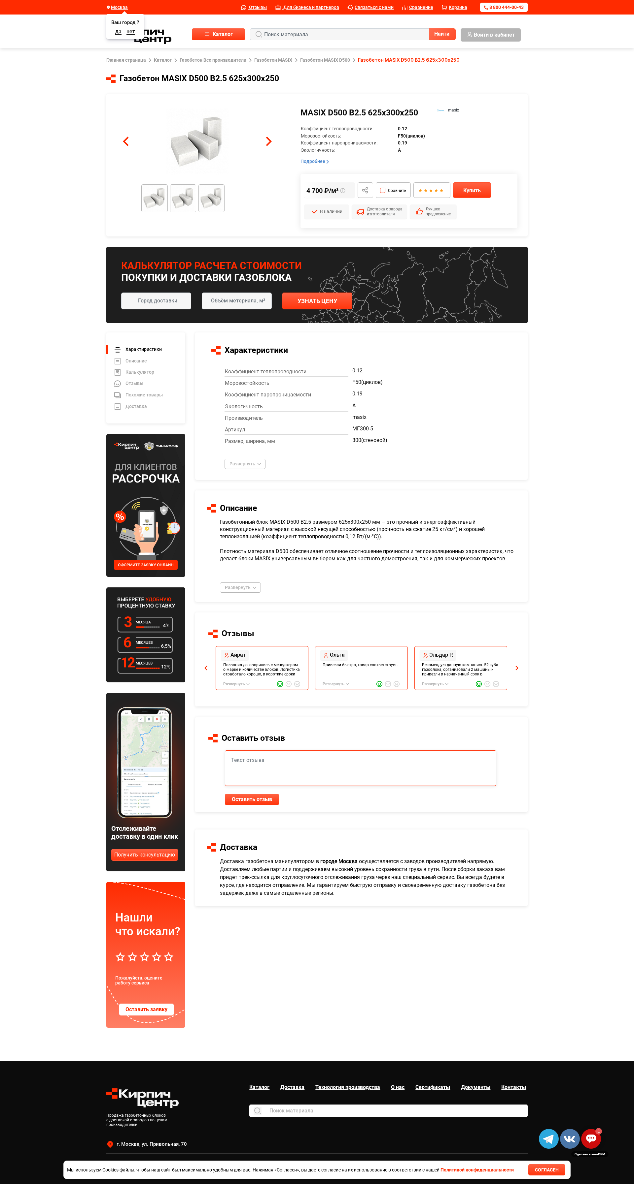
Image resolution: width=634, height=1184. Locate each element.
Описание (136, 360)
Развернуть (242, 463)
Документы (475, 1087)
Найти (441, 34)
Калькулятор (139, 372)
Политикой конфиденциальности (477, 1169)
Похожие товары (144, 394)
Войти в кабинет (494, 35)
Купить (472, 190)
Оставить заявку (146, 1009)
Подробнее (313, 161)
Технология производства (347, 1087)
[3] (430, 190)
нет (130, 32)
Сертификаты (432, 1087)
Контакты (513, 1087)
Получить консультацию (144, 855)
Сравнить (397, 190)
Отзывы (257, 7)
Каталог (259, 1087)
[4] (436, 190)
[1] (420, 190)
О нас (398, 1087)
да (118, 32)
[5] (441, 190)
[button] (126, 141)
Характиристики (143, 349)
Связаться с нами (374, 7)
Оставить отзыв (252, 799)
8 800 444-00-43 (506, 7)
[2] (425, 190)
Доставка (136, 406)
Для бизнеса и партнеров (310, 7)
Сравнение (421, 7)
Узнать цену (317, 300)
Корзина (458, 7)
